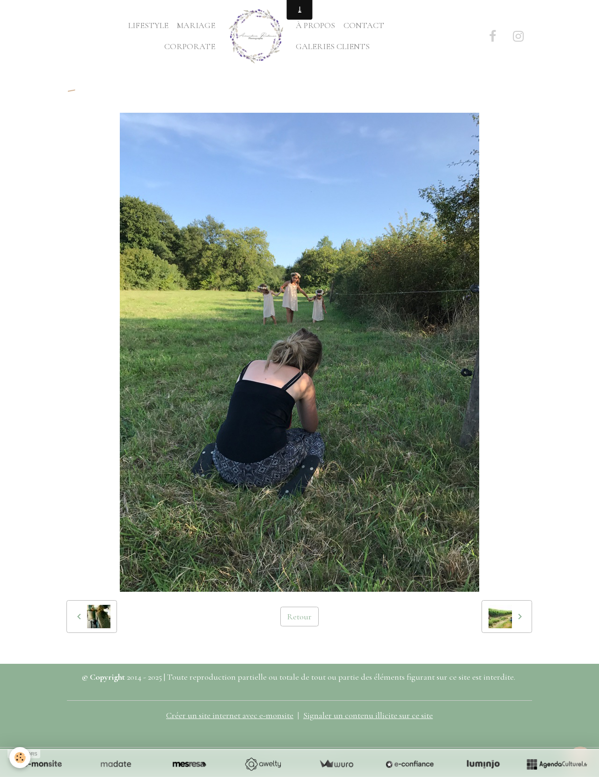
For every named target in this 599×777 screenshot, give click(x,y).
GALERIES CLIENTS (333, 46)
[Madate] (116, 763)
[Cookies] (19, 757)
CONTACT (363, 25)
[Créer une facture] (336, 763)
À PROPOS (315, 25)
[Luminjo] (483, 763)
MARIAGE (196, 25)
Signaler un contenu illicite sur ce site (368, 715)
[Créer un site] (42, 763)
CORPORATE (189, 46)
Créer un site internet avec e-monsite (229, 715)
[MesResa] (189, 763)
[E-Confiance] (410, 763)
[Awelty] (263, 763)
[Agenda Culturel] (557, 763)
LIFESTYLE (148, 25)
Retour (299, 616)
